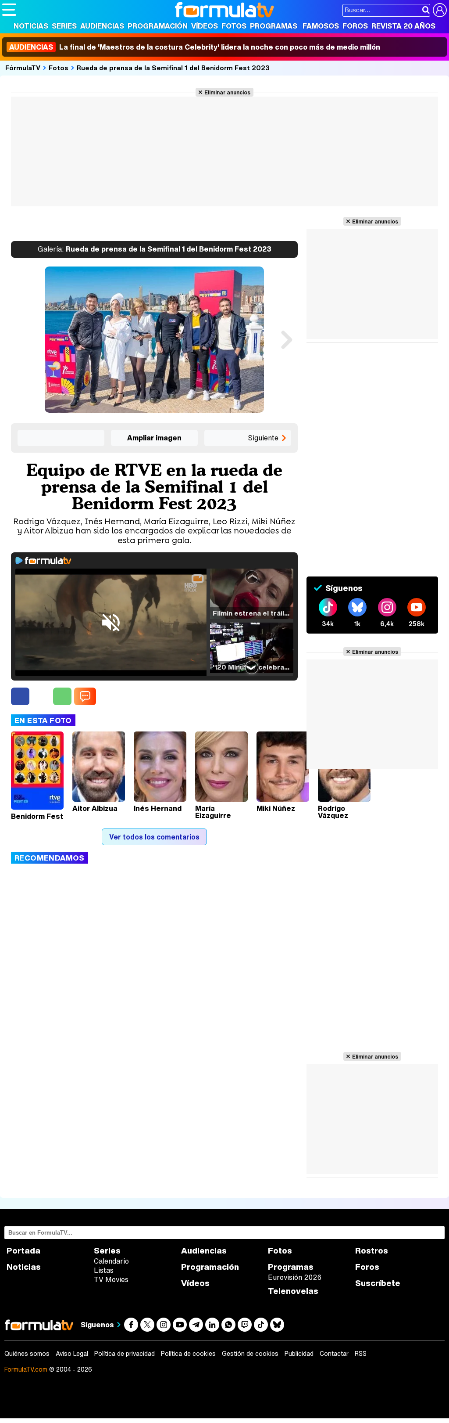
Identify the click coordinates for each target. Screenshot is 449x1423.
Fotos (233, 26)
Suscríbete (377, 1283)
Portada (23, 1251)
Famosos (321, 26)
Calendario (111, 1261)
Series (64, 26)
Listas (104, 1270)
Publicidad (299, 1354)
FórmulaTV (22, 67)
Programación (158, 26)
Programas (273, 26)
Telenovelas (293, 1291)
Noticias (31, 26)
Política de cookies (188, 1354)
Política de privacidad (124, 1354)
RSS (361, 1354)
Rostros (371, 1251)
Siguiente (263, 437)
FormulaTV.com (25, 1369)
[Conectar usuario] (440, 10)
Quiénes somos (27, 1354)
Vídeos (204, 26)
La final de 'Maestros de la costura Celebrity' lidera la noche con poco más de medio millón (194, 47)
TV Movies (111, 1279)
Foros (355, 26)
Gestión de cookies (250, 1354)
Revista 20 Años (403, 26)
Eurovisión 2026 (294, 1277)
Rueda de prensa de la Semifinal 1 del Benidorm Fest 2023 (173, 67)
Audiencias (102, 26)
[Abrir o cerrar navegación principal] (9, 10)
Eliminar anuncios (227, 92)
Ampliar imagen (154, 437)
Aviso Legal (72, 1354)
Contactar (334, 1354)
